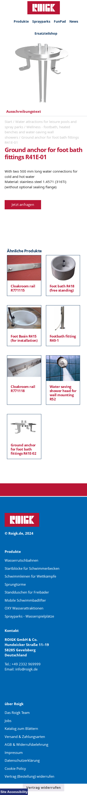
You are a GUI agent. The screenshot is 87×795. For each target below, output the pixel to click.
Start (8, 121)
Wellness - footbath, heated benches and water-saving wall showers (37, 132)
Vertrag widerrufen (43, 787)
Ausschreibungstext (23, 111)
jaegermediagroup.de (23, 685)
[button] (43, 111)
